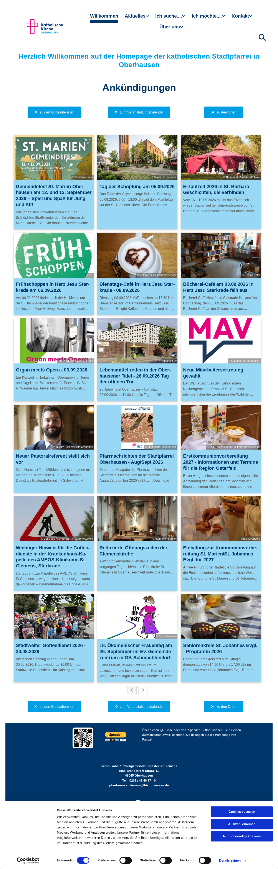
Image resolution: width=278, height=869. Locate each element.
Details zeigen (230, 860)
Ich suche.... (168, 16)
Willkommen (104, 16)
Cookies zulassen (241, 811)
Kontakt (240, 16)
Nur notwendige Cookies (242, 836)
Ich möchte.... (207, 16)
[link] (136, 17)
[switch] (125, 860)
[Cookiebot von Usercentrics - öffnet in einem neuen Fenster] (28, 860)
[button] (54, 112)
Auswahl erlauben (241, 824)
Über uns (169, 27)
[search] (262, 37)
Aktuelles (135, 16)
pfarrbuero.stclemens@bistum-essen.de (139, 785)
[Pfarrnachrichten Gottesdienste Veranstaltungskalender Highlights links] (148, 17)
